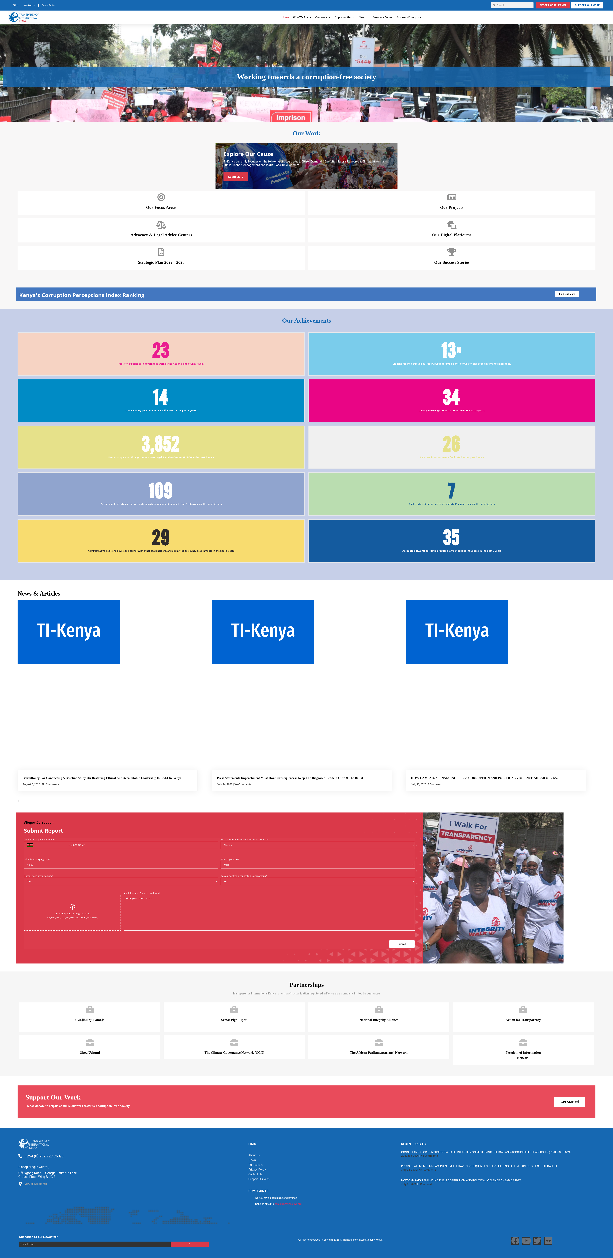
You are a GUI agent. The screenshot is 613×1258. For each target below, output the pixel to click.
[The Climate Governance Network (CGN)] (234, 1042)
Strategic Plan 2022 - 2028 (161, 262)
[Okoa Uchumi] (90, 1042)
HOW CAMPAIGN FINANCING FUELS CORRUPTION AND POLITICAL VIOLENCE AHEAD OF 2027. (484, 778)
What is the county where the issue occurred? (245, 839)
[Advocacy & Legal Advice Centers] (161, 225)
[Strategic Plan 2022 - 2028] (161, 252)
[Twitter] (537, 1241)
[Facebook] (515, 1241)
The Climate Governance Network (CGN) (234, 1052)
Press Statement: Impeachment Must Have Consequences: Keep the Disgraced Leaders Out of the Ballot (290, 778)
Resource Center (383, 17)
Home (285, 17)
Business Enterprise (409, 17)
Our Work (321, 17)
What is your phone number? (39, 839)
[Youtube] (526, 1241)
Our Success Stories (451, 262)
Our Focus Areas (161, 207)
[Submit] (189, 1244)
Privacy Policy (48, 5)
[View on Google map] (20, 1184)
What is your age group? (37, 859)
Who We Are (300, 17)
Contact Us (29, 5)
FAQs (15, 5)
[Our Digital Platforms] (452, 225)
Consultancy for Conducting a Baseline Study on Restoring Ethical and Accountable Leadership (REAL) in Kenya (102, 778)
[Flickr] (548, 1241)
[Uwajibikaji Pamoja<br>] (90, 1010)
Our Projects (451, 207)
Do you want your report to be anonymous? (244, 875)
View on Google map (36, 1183)
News (362, 17)
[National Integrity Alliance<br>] (379, 1010)
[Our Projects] (452, 197)
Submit (402, 944)
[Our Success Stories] (452, 252)
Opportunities (343, 17)
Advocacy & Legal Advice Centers (161, 235)
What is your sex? (230, 859)
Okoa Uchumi (90, 1052)
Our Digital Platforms (451, 235)
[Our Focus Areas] (161, 197)
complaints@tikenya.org (288, 1203)
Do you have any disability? (38, 875)
